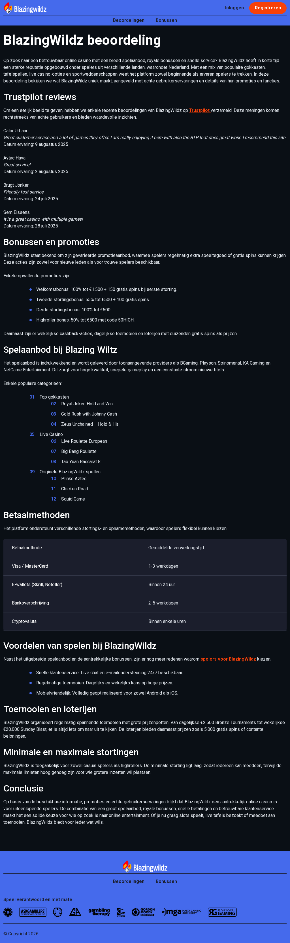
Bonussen (166, 20)
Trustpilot (200, 110)
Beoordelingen (128, 20)
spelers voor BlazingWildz (228, 659)
